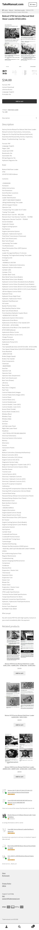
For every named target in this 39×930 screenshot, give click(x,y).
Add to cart (19, 101)
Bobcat (11, 10)
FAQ (3, 896)
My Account (6, 876)
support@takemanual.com (11, 899)
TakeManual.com (12, 4)
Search (19, 927)
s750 (6, 112)
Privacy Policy (6, 883)
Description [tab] (6, 118)
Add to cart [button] (19, 673)
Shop (3, 873)
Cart (30, 925)
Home (6, 10)
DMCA (4, 886)
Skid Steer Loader (20, 10)
